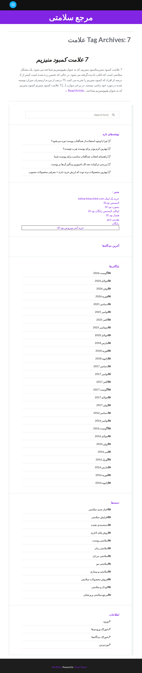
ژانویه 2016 (101, 482)
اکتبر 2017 (102, 381)
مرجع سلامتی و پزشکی (95, 594)
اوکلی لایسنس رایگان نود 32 (103, 211)
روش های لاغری (99, 532)
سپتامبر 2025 (100, 327)
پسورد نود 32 (112, 206)
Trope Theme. (80, 667)
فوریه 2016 (101, 475)
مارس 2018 (101, 342)
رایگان (115, 223)
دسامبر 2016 (100, 412)
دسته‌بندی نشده (99, 524)
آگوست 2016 (100, 428)
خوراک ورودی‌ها (99, 629)
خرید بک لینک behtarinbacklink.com (98, 198)
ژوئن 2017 (102, 405)
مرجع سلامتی (71, 17)
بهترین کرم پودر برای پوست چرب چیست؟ (85, 148)
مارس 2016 (101, 467)
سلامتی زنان (101, 548)
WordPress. (56, 667)
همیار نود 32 (112, 215)
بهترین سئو (113, 219)
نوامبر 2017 (101, 374)
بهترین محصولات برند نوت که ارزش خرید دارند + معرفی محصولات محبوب (68, 172)
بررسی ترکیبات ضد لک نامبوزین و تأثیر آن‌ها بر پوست (79, 164)
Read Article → (74, 90)
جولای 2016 (101, 436)
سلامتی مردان (100, 555)
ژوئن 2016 (102, 443)
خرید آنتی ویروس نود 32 (70, 227)
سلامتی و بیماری (99, 571)
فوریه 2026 (101, 296)
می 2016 (103, 451)
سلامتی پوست (100, 540)
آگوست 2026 (100, 273)
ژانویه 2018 (101, 358)
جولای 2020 (101, 335)
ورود (105, 621)
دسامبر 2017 (100, 366)
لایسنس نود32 (111, 202)
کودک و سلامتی (99, 587)
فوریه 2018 (101, 350)
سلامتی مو (102, 563)
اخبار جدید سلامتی (98, 509)
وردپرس (103, 644)
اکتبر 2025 (102, 319)
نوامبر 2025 (101, 311)
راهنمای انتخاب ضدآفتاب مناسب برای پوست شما (80, 156)
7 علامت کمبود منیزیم (62, 59)
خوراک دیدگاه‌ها (99, 636)
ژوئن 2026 (102, 288)
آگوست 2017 (100, 389)
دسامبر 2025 (100, 304)
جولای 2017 (101, 397)
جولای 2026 (101, 280)
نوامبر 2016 (101, 420)
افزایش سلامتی (99, 517)
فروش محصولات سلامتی (94, 579)
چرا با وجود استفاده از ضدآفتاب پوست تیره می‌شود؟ (79, 140)
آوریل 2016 (102, 459)
